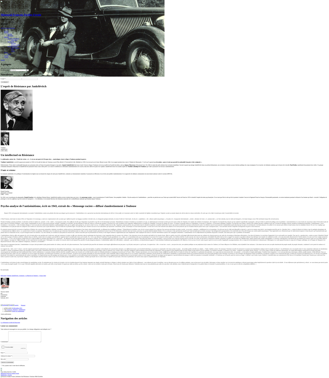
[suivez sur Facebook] (1, 368)
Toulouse (9, 309)
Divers (6, 52)
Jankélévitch (22, 309)
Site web (3, 359)
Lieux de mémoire (12, 46)
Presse (9, 54)
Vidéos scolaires (15, 45)
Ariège (13, 51)
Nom (2, 352)
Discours (13, 43)
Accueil (6, 31)
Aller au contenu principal (8, 28)
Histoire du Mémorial (13, 38)
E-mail (3, 79)
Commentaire (4, 341)
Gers (12, 49)
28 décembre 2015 (17, 308)
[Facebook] (4, 305)
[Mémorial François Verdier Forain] (6, 10)
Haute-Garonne (15, 48)
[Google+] (16, 305)
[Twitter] (10, 305)
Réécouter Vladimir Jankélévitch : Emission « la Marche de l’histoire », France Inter (23, 275)
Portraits (10, 34)
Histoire (6, 32)
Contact (6, 57)
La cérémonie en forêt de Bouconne (10, 322)
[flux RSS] (1, 370)
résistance (15, 309)
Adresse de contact (6, 356)
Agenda (6, 55)
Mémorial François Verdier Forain (21, 14)
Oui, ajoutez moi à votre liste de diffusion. (13, 365)
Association (14, 40)
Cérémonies (11, 42)
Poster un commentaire (18, 311)
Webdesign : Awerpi (6, 375)
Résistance (10, 35)
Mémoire (6, 37)
